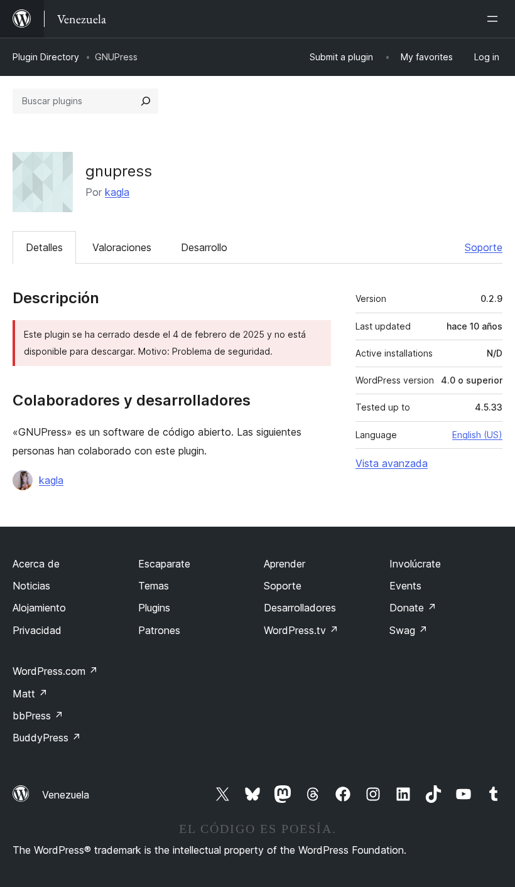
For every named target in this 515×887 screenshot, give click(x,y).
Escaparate (164, 563)
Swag (408, 630)
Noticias (31, 585)
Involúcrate (415, 563)
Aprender (284, 563)
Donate (412, 607)
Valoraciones (121, 247)
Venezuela (65, 794)
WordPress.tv (301, 630)
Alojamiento (39, 607)
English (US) (477, 434)
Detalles (44, 247)
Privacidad (37, 630)
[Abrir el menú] (495, 19)
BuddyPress (47, 737)
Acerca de (36, 563)
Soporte (483, 247)
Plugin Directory (46, 56)
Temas (153, 585)
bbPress (38, 715)
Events (405, 585)
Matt (30, 693)
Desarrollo (204, 247)
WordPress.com (55, 671)
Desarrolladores (300, 607)
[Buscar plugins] (145, 101)
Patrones (159, 630)
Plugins (154, 607)
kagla (117, 192)
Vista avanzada (391, 463)
